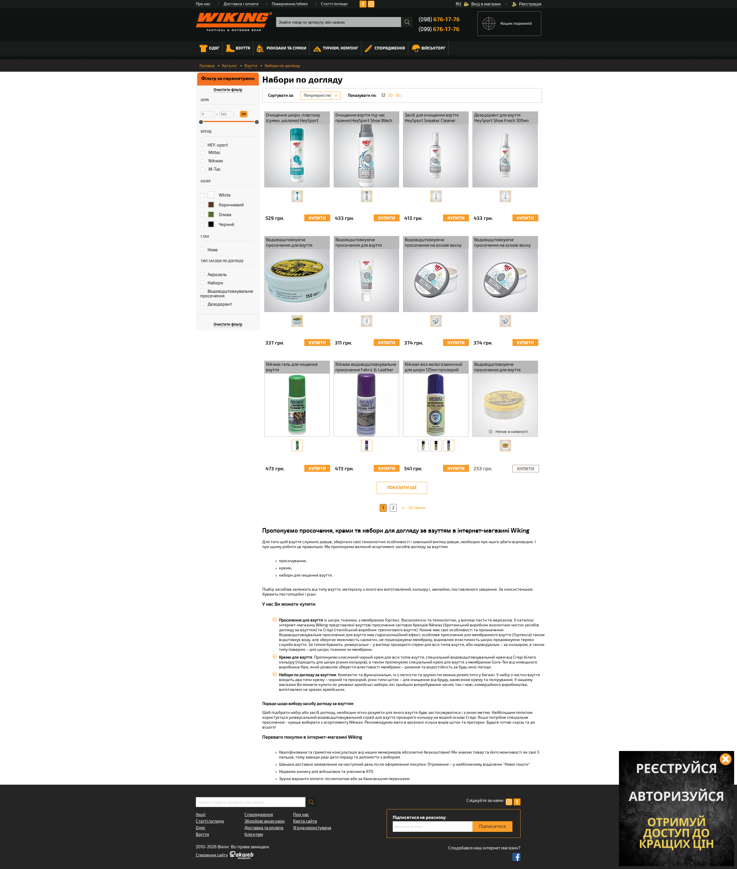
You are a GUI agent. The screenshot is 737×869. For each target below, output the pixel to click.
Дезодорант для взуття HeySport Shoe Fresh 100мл (501, 118)
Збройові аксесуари (264, 821)
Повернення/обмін (290, 3)
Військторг (433, 48)
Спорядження (390, 48)
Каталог (229, 65)
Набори (215, 283)
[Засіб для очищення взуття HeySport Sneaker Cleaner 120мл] (436, 196)
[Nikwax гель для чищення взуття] (297, 445)
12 (383, 95)
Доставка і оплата (241, 3)
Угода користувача (312, 827)
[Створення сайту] (241, 858)
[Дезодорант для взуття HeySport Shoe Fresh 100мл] (505, 196)
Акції (201, 814)
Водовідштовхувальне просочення (226, 293)
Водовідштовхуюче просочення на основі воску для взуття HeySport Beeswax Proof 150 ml (503, 243)
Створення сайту (212, 855)
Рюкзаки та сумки (286, 48)
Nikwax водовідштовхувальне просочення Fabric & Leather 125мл (365, 367)
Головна (207, 65)
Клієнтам (253, 834)
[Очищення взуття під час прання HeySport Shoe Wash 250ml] (367, 196)
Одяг (214, 48)
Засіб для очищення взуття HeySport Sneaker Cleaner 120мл (432, 118)
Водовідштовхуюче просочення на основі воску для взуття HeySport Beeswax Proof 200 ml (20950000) (434, 243)
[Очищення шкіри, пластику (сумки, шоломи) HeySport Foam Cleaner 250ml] (297, 196)
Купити (317, 218)
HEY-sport (217, 145)
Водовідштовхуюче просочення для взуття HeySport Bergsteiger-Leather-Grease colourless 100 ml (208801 (504, 367)
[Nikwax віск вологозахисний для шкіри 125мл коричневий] (436, 445)
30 (390, 95)
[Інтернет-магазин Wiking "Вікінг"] (234, 21)
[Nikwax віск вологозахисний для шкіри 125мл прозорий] (449, 445)
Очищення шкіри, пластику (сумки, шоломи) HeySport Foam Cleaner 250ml (293, 118)
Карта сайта (305, 821)
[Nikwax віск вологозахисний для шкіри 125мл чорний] (423, 445)
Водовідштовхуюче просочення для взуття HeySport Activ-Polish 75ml (362, 243)
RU (458, 4)
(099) (439, 29)
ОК (244, 114)
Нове (212, 249)
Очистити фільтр (228, 90)
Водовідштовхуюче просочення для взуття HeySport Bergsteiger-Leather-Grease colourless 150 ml (296, 243)
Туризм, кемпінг (340, 48)
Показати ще (402, 487)
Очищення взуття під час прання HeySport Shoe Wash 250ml (363, 118)
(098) (439, 19)
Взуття (243, 48)
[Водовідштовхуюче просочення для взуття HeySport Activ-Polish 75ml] (367, 321)
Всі (399, 95)
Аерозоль (217, 274)
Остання (417, 507)
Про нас (203, 3)
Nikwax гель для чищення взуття (292, 367)
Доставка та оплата (263, 827)
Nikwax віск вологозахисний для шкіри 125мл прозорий (433, 367)
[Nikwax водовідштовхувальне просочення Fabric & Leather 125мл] (367, 445)
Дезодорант (219, 304)
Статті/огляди (334, 3)
